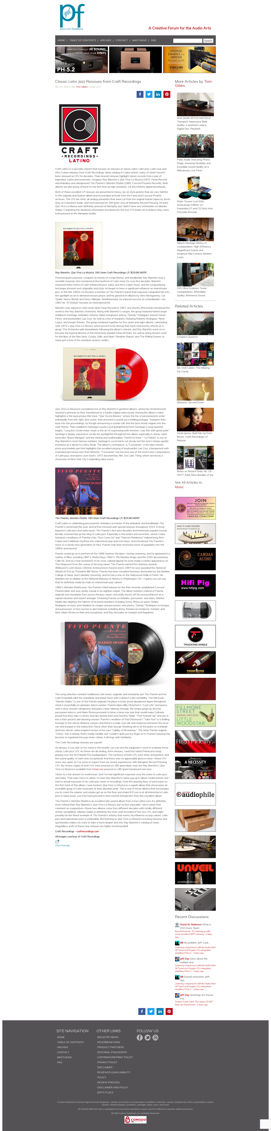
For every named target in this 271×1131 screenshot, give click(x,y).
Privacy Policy (107, 1062)
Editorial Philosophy (112, 1052)
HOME (61, 40)
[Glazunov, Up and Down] (195, 389)
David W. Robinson (191, 924)
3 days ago (198, 953)
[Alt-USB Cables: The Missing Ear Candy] (195, 354)
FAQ (153, 40)
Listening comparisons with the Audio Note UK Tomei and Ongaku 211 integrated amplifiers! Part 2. (195, 950)
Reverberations (108, 1042)
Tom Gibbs (82, 86)
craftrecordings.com (88, 831)
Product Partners (110, 1047)
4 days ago (198, 989)
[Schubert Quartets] (195, 323)
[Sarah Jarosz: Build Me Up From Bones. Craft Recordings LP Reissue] (195, 419)
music (179, 487)
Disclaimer (104, 1067)
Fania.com (98, 769)
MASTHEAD (139, 40)
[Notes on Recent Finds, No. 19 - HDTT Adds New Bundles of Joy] (195, 457)
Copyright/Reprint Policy (115, 1057)
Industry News (107, 1037)
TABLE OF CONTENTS (82, 40)
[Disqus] (114, 886)
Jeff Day (184, 958)
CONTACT (122, 40)
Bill (181, 942)
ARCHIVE (105, 40)
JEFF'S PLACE (105, 1092)
